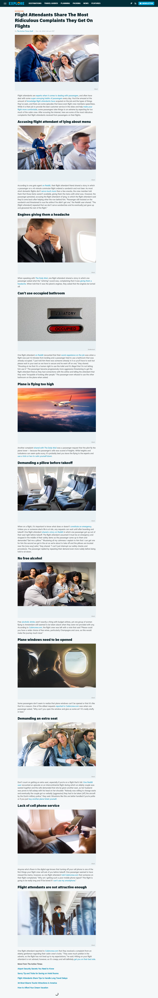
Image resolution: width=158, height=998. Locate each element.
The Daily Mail (41, 278)
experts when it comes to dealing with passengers (57, 95)
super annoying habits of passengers (46, 98)
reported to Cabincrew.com (67, 706)
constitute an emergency (80, 526)
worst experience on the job (73, 355)
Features (95, 3)
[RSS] (135, 3)
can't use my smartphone (64, 880)
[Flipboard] (131, 3)
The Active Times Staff (25, 31)
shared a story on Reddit (52, 532)
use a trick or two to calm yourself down (35, 456)
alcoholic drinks (28, 622)
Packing (77, 3)
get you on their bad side (84, 959)
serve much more (48, 191)
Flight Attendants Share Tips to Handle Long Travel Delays (42, 978)
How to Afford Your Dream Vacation (33, 987)
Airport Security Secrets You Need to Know (36, 968)
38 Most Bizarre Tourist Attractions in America (37, 983)
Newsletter (147, 3)
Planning (65, 3)
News (85, 3)
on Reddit (46, 185)
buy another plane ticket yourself (42, 799)
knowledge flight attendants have (41, 101)
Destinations (35, 3)
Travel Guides (51, 3)
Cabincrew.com (35, 627)
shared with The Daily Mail (45, 447)
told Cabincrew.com (69, 875)
